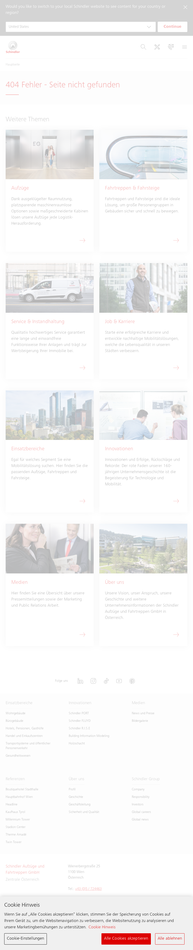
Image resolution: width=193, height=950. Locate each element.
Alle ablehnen (170, 939)
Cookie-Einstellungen (25, 939)
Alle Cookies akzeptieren (126, 939)
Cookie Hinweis (102, 927)
